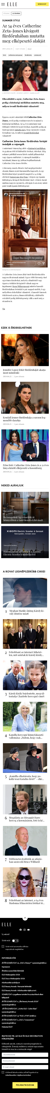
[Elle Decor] (12, 4)
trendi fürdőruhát (31, 133)
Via (3, 309)
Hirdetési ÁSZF (7, 1027)
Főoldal (6, 13)
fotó (4, 55)
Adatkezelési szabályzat (11, 983)
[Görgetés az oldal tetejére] (25, 918)
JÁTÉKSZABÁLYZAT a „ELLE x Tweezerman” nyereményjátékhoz (18, 1021)
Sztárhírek (16, 13)
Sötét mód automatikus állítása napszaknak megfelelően (16, 948)
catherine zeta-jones (15, 55)
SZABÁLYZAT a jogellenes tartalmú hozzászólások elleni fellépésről (22, 996)
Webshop (42, 4)
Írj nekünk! (6, 934)
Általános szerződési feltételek (13, 971)
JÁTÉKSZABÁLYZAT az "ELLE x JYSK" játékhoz (19, 1016)
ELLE (29, 49)
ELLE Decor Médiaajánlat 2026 (13, 979)
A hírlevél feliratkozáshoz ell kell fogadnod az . (21, 1074)
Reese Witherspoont (20, 286)
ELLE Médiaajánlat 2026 (11, 975)
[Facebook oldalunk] (21, 930)
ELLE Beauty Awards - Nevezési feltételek (17, 987)
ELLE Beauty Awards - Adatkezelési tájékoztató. (19, 991)
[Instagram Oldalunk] (24, 929)
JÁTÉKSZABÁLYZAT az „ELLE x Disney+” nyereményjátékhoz (24, 963)
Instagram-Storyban (19, 177)
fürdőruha (28, 55)
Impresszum (6, 967)
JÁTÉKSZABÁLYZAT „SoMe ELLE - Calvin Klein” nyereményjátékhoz (19, 1010)
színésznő (37, 55)
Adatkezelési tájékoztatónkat (18, 1075)
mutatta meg (20, 130)
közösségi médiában (36, 148)
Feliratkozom (25, 1085)
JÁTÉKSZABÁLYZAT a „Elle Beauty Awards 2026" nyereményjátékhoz (20, 1003)
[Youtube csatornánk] (28, 930)
